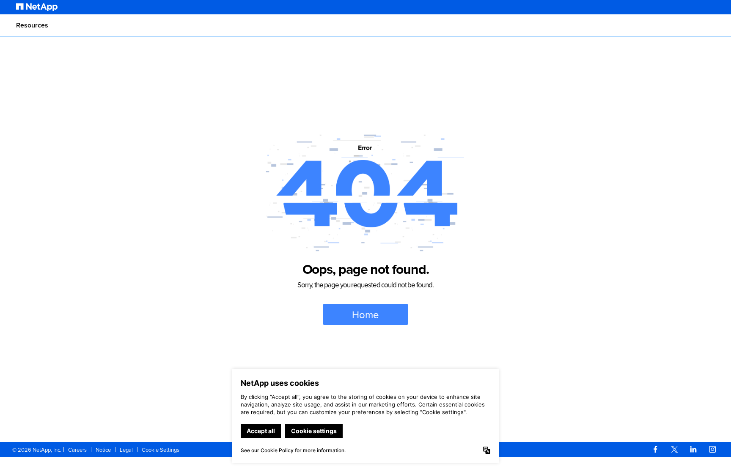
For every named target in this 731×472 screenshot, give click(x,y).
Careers (77, 449)
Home (365, 314)
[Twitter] (674, 449)
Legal (126, 449)
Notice (103, 449)
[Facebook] (655, 449)
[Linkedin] (693, 449)
